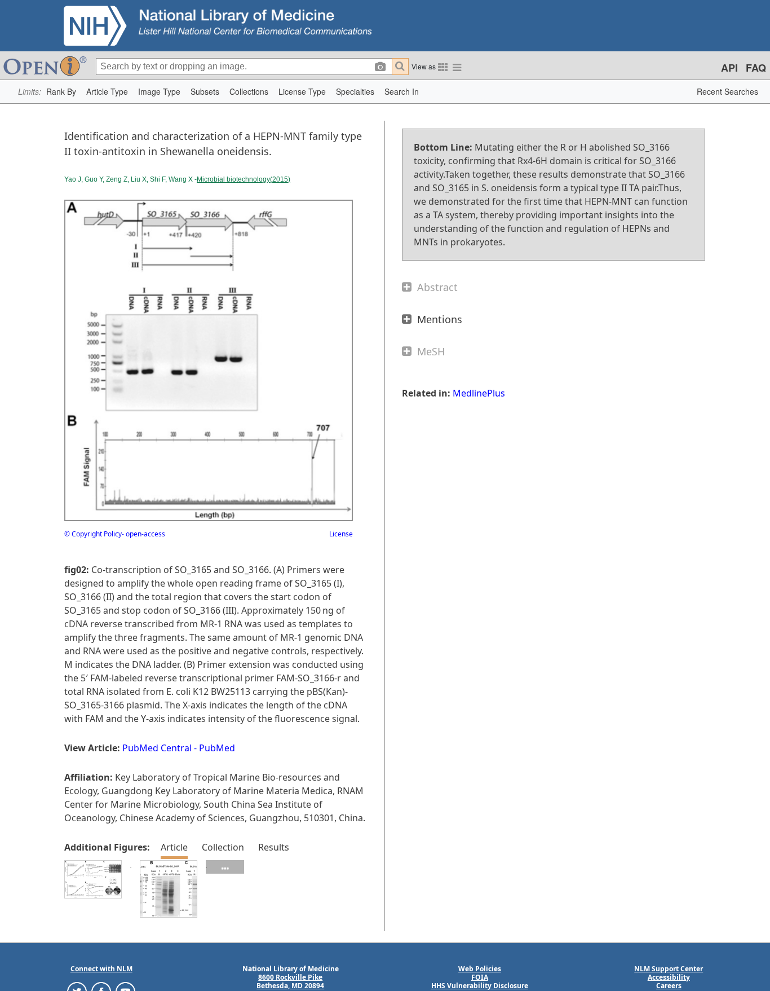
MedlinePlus (479, 393)
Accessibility (669, 977)
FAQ (756, 67)
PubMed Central (157, 748)
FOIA (479, 977)
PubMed (217, 748)
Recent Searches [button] (727, 91)
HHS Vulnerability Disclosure (479, 985)
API (729, 67)
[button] (61, 91)
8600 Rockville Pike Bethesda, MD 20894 (290, 981)
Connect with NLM (101, 969)
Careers (669, 985)
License (341, 534)
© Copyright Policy (93, 534)
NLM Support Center (668, 969)
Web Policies (479, 969)
